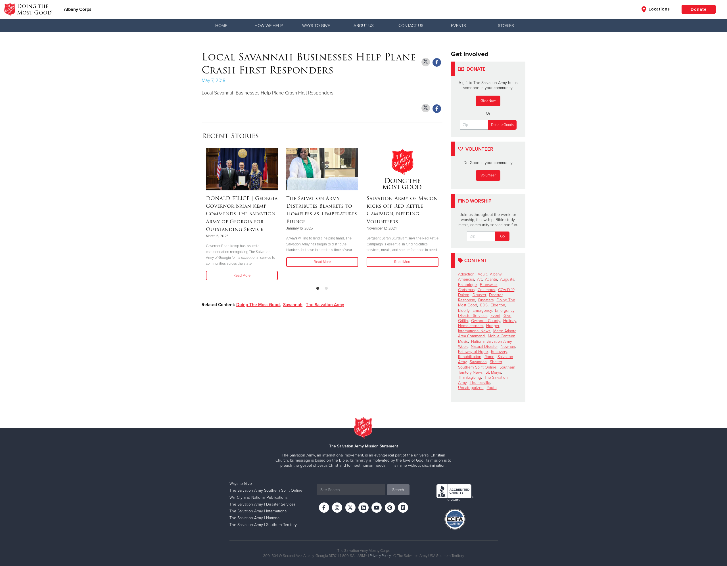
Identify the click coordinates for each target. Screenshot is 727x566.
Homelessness (470, 325)
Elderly (463, 310)
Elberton (498, 305)
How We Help (268, 25)
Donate (699, 9)
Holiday (509, 320)
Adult (482, 274)
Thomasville (480, 382)
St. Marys (493, 372)
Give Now (488, 100)
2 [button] (326, 288)
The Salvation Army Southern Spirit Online (265, 490)
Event (495, 315)
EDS (484, 305)
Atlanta (491, 279)
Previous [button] (203, 214)
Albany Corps (77, 9)
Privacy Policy (380, 556)
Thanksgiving (469, 377)
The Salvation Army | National (254, 517)
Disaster (479, 295)
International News (474, 331)
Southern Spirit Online (477, 367)
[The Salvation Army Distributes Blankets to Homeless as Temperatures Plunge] (322, 169)
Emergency (482, 310)
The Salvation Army (325, 304)
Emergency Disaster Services (486, 313)
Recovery (499, 351)
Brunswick (489, 284)
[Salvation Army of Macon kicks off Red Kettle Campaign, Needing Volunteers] (402, 169)
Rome (489, 356)
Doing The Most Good (258, 304)
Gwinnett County (485, 320)
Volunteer (488, 175)
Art (479, 279)
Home (221, 25)
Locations (658, 9)
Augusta (507, 279)
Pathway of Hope (473, 351)
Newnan (508, 346)
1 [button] (318, 288)
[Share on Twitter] (425, 62)
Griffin (463, 320)
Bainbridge (467, 284)
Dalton (463, 295)
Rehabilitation (469, 356)
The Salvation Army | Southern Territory (263, 524)
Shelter (496, 361)
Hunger (492, 325)
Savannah (292, 304)
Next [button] (441, 214)
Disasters (486, 300)
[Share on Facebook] (437, 62)
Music (463, 341)
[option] (242, 214)
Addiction (466, 274)
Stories (506, 25)
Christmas (466, 289)
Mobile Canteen (501, 336)
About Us (364, 25)
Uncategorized (471, 387)
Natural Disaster (484, 346)
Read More (241, 275)
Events (458, 25)
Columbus (486, 289)
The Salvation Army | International (258, 511)
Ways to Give (316, 25)
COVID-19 (506, 289)
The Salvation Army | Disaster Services (262, 504)
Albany (496, 274)
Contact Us (410, 25)
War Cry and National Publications (258, 497)
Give (507, 315)
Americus (466, 279)
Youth (492, 387)
